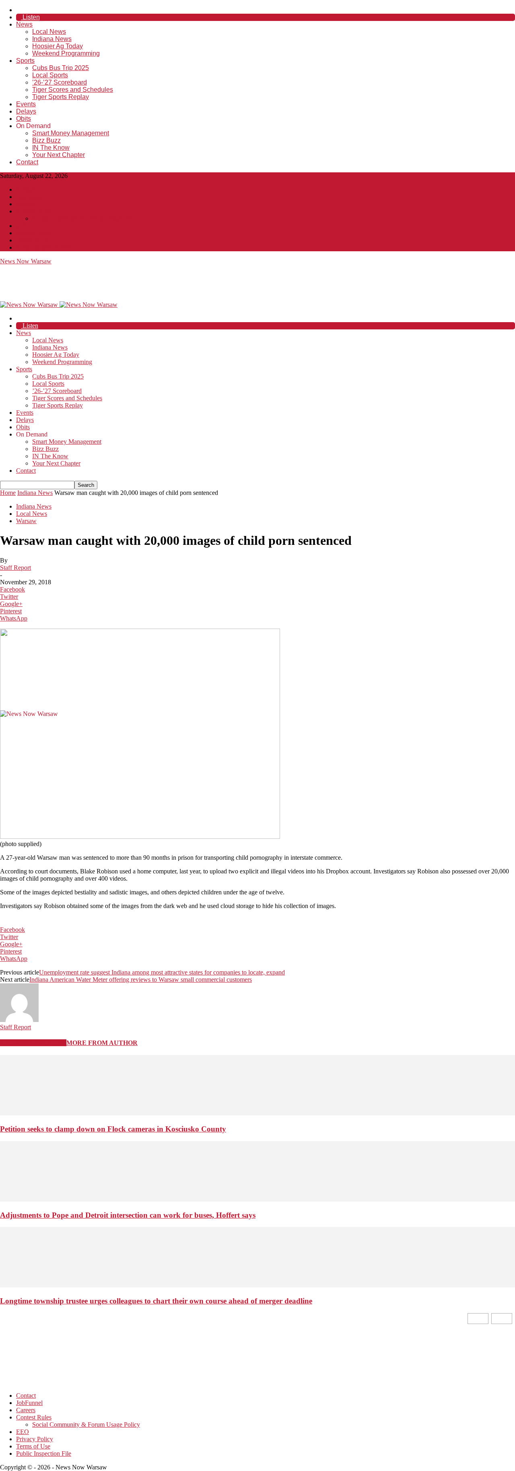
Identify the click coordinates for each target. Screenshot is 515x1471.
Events (26, 104)
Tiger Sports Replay (60, 96)
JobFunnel (29, 196)
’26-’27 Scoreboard (59, 82)
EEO (22, 225)
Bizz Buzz (46, 140)
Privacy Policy (34, 233)
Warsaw (26, 520)
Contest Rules (34, 211)
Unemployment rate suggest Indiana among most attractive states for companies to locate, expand (162, 972)
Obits (23, 118)
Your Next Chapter (58, 154)
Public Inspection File (43, 247)
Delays (26, 111)
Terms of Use (33, 240)
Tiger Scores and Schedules (72, 89)
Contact (27, 162)
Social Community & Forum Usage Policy (86, 218)
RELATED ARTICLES (33, 1042)
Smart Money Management (70, 133)
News (24, 24)
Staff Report (15, 567)
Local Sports (50, 75)
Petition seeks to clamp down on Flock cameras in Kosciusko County (113, 1129)
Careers (25, 204)
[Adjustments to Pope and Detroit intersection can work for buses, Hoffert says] (257, 1199)
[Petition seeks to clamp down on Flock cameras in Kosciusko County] (257, 1113)
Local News (49, 31)
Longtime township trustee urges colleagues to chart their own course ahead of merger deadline (156, 1301)
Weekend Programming (66, 53)
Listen (30, 17)
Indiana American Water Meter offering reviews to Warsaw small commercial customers (140, 979)
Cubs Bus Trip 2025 (60, 67)
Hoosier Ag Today (57, 46)
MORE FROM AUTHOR (102, 1042)
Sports (25, 60)
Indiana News (52, 38)
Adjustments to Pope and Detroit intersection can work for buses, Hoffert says (127, 1215)
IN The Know (51, 147)
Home (8, 492)
